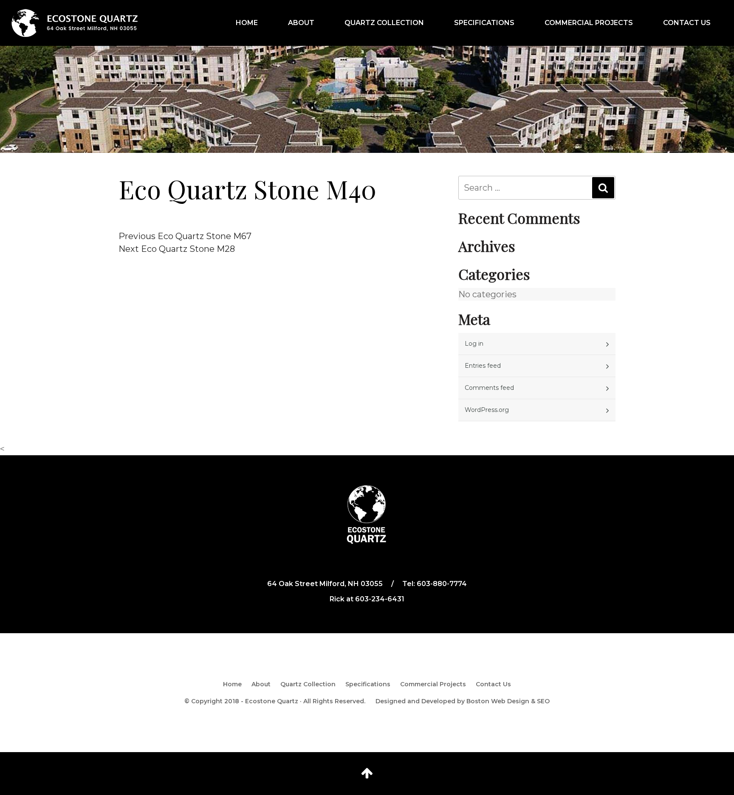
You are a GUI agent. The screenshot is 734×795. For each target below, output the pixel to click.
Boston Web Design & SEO (508, 701)
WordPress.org (487, 410)
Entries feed (483, 365)
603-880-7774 (442, 584)
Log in (474, 343)
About (301, 23)
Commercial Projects (589, 23)
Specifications (484, 23)
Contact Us (687, 23)
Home (247, 23)
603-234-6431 (379, 599)
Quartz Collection (384, 23)
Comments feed (489, 388)
